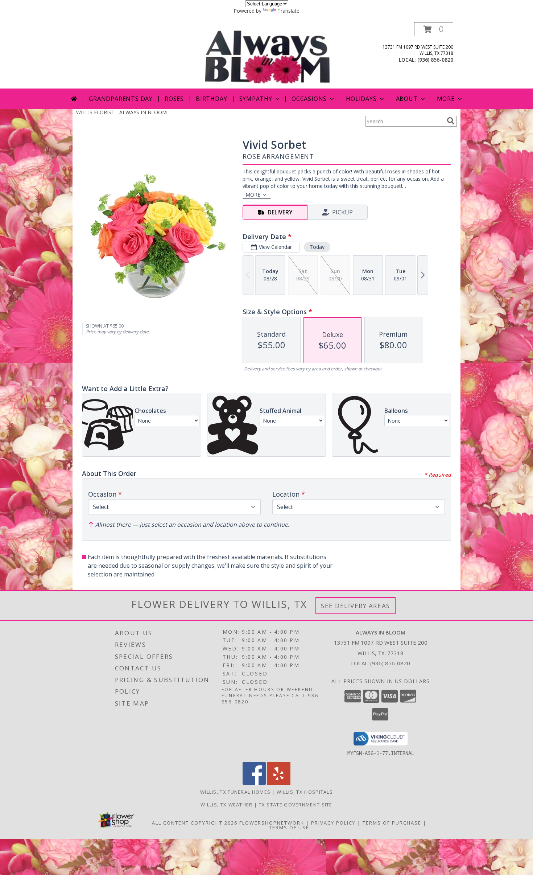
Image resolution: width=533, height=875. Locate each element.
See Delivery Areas (355, 605)
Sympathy (255, 99)
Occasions (309, 99)
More (446, 99)
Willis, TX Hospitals (305, 792)
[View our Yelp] (278, 783)
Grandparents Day (121, 99)
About (407, 99)
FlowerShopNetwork (271, 822)
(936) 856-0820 (435, 59)
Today (317, 246)
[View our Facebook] (254, 783)
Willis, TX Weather (226, 804)
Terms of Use (289, 827)
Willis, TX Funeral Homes (235, 792)
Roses (174, 99)
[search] (450, 121)
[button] (433, 29)
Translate (288, 10)
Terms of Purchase (392, 822)
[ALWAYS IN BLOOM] (267, 55)
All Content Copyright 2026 (194, 822)
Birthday (211, 99)
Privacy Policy (333, 822)
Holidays (361, 99)
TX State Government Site (295, 804)
